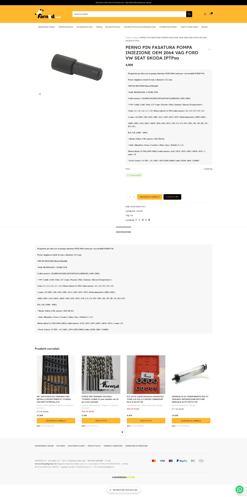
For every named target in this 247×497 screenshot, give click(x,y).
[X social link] (139, 220)
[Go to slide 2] (125, 432)
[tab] (123, 231)
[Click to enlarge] (40, 94)
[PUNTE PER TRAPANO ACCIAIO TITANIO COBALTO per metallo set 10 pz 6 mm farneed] (101, 374)
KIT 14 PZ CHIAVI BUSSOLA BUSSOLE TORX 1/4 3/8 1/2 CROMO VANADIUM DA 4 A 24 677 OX (145, 399)
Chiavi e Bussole (148, 405)
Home (128, 37)
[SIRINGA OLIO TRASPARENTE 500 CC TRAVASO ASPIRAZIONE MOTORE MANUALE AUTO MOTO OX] (191, 374)
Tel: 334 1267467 (95, 460)
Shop (135, 37)
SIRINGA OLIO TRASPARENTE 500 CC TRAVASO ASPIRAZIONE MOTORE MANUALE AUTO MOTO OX (190, 399)
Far (209, 49)
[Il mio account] (205, 14)
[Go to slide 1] (122, 432)
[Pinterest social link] (142, 220)
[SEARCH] (189, 14)
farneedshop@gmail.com (46, 463)
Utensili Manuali (133, 405)
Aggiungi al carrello (150, 197)
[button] (56, 420)
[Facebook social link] (136, 220)
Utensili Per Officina (187, 405)
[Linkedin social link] (146, 220)
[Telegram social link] (149, 220)
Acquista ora (172, 197)
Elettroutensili (49, 405)
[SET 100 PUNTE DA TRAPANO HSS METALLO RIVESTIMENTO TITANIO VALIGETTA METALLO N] (56, 374)
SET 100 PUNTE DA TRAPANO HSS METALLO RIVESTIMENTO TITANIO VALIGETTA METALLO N (54, 399)
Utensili (139, 211)
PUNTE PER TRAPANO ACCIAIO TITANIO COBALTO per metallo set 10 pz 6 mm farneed (100, 399)
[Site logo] (48, 14)
